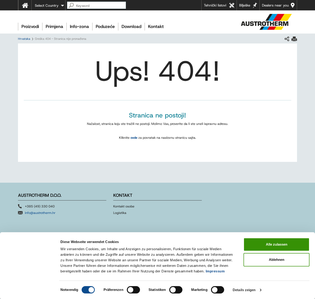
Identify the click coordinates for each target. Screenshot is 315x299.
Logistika (119, 213)
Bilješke (244, 5)
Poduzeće (105, 26)
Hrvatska (24, 39)
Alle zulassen (276, 244)
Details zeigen (244, 290)
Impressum (215, 271)
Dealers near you (275, 5)
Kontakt (156, 26)
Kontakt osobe (123, 206)
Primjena (54, 26)
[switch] (133, 289)
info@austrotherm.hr (40, 213)
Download (131, 26)
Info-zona (79, 26)
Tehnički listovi (215, 5)
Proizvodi (30, 26)
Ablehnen (276, 260)
